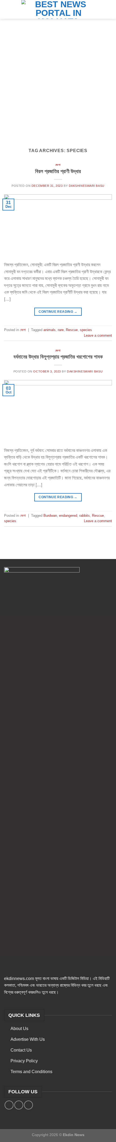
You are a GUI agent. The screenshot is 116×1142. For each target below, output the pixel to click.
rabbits (84, 516)
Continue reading (58, 312)
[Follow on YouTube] (28, 1105)
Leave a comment (98, 335)
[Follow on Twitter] (18, 1105)
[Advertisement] (58, 79)
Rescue (72, 330)
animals (49, 330)
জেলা (57, 164)
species (86, 330)
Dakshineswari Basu (86, 185)
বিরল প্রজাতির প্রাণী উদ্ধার (58, 171)
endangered (68, 516)
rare (61, 330)
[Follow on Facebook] (9, 1105)
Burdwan (50, 516)
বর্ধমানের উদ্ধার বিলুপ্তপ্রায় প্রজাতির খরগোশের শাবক (58, 357)
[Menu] (7, 9)
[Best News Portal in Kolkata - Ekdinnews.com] (58, 9)
